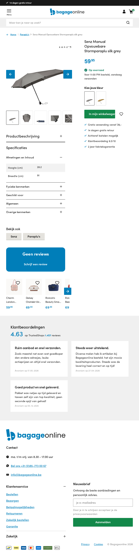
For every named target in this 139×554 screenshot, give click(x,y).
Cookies (98, 544)
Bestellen (12, 494)
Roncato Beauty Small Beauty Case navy (52, 300)
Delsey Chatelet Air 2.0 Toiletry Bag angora (32, 300)
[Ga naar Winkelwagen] (131, 12)
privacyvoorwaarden (85, 514)
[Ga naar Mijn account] (124, 11)
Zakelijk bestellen (17, 520)
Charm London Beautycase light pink (10, 300)
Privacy (85, 544)
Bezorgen (12, 500)
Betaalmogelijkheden (20, 507)
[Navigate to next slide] (67, 291)
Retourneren (14, 513)
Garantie (12, 526)
